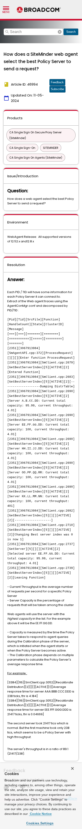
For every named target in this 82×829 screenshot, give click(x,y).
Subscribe (57, 89)
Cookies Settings (40, 823)
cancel (59, 32)
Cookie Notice (40, 814)
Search (71, 31)
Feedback (57, 82)
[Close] (72, 768)
